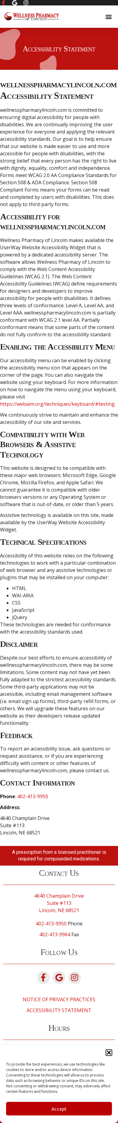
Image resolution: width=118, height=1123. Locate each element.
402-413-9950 (32, 796)
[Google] (59, 977)
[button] (109, 1053)
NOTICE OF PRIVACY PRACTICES (59, 999)
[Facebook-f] (43, 977)
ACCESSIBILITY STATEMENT (59, 1010)
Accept (59, 1109)
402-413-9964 (54, 934)
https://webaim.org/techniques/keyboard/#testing (57, 404)
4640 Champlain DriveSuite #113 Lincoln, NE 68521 (59, 903)
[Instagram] (74, 977)
